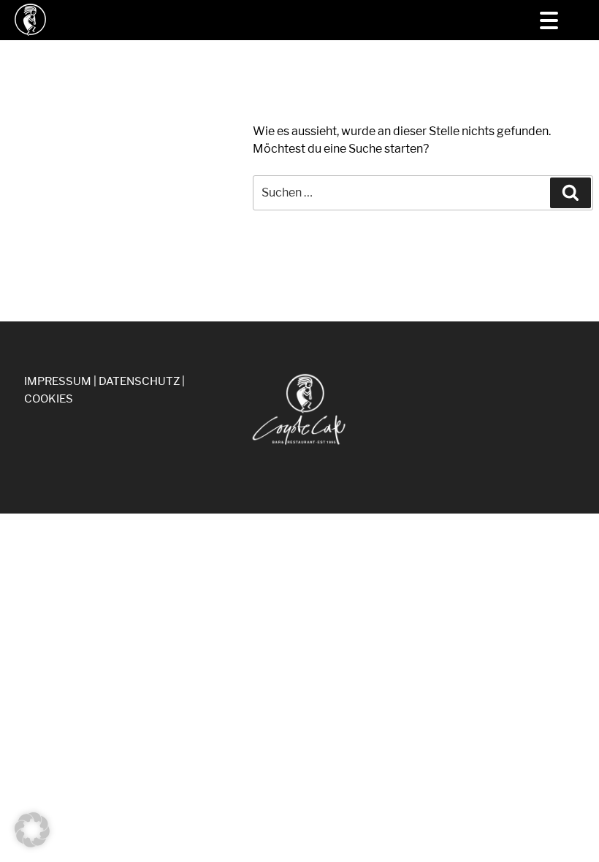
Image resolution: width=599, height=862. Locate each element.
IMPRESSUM (57, 381)
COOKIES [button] (48, 398)
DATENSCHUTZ (139, 381)
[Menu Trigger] (549, 20)
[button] (32, 830)
